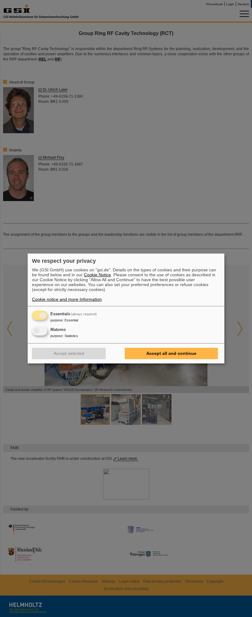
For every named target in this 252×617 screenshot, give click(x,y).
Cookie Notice (97, 274)
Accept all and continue (171, 353)
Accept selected (68, 353)
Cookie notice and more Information (67, 299)
